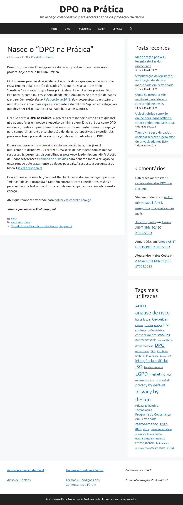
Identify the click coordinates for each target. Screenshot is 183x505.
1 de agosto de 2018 (56, 99)
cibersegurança (153, 325)
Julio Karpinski (145, 222)
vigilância (139, 447)
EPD (20, 222)
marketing (157, 374)
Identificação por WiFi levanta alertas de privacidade (150, 61)
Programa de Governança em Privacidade (153, 416)
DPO (14, 218)
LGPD (27, 222)
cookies (164, 334)
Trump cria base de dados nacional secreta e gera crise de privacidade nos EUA (155, 136)
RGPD (163, 424)
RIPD (138, 429)
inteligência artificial (151, 360)
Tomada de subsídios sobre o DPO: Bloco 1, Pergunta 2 (41, 226)
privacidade (163, 380)
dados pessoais (145, 339)
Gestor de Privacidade (147, 355)
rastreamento (146, 423)
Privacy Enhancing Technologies (146, 407)
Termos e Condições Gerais (84, 470)
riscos (146, 429)
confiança (140, 330)
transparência (145, 442)
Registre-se (84, 28)
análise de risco (152, 313)
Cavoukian (160, 319)
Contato (117, 28)
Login (101, 28)
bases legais (142, 319)
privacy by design (147, 395)
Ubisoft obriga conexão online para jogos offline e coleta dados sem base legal (155, 117)
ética (170, 447)
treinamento (162, 442)
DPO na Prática (92, 8)
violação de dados (155, 447)
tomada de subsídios (53, 159)
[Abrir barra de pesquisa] (131, 28)
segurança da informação (148, 433)
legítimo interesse (153, 367)
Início (54, 28)
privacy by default (150, 384)
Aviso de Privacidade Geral (25, 470)
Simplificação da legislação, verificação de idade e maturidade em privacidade (154, 80)
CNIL (167, 324)
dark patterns (165, 339)
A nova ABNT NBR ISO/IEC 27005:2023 (153, 227)
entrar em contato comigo (73, 200)
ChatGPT (139, 325)
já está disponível (30, 168)
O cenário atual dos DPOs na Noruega (153, 183)
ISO (139, 366)
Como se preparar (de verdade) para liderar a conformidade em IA (151, 98)
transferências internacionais (150, 438)
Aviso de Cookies (19, 480)
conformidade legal (156, 330)
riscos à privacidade (161, 429)
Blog (67, 28)
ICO (169, 355)
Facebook (162, 351)
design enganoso (144, 345)
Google (163, 355)
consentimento (146, 335)
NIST (169, 374)
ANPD (140, 305)
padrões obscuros (144, 380)
